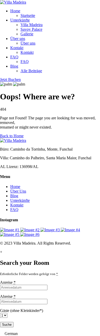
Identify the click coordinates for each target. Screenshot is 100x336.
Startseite (28, 15)
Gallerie (27, 34)
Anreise (8, 282)
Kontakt (16, 48)
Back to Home (12, 136)
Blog (14, 66)
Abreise (8, 296)
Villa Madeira (32, 25)
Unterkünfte (20, 20)
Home (15, 11)
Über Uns (18, 191)
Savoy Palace (31, 29)
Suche (7, 325)
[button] (50, 333)
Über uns (17, 38)
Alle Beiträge (31, 71)
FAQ (14, 57)
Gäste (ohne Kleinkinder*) (21, 310)
